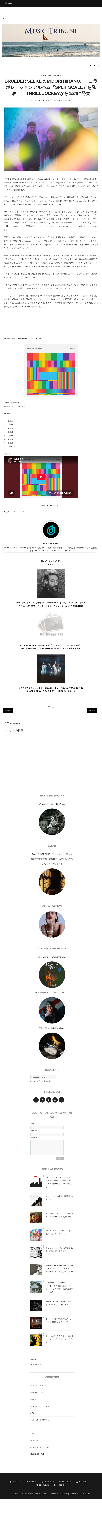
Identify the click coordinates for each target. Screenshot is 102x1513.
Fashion (34, 1440)
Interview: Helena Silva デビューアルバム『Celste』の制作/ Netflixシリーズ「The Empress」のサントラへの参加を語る (51, 647)
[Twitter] (42, 1100)
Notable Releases (39, 1406)
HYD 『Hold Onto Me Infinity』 (52, 1028)
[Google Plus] (48, 1100)
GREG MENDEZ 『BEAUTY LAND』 (52, 992)
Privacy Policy (35, 1364)
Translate (47, 1081)
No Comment (65, 100)
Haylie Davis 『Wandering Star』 (52, 957)
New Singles (36, 1393)
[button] (10, 3)
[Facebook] (36, 1100)
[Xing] (61, 1100)
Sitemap (33, 1359)
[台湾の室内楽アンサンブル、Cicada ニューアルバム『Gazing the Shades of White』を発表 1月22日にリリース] (51, 669)
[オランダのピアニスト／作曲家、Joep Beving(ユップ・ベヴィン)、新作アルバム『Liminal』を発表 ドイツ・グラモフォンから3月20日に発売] (51, 583)
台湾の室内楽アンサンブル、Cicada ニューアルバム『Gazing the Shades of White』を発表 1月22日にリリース (51, 689)
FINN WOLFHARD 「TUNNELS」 (52, 804)
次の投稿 (8, 710)
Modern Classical (51, 75)
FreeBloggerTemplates (79, 1494)
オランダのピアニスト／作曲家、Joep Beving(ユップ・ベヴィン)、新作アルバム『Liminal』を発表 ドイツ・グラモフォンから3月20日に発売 (51, 604)
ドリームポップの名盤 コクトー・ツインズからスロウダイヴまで (60, 1339)
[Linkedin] (55, 1100)
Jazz (32, 1427)
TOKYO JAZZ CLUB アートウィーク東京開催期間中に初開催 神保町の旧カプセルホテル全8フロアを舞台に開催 (52, 859)
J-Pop (33, 1413)
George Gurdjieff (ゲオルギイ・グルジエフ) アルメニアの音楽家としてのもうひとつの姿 (60, 1268)
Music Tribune (37, 100)
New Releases (24, 512)
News (33, 1399)
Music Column (37, 1454)
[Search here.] (4, 18)
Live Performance (39, 1420)
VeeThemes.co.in (60, 1494)
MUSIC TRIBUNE (34, 1494)
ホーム (51, 706)
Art (32, 1434)
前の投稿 (92, 710)
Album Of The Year (39, 1447)
